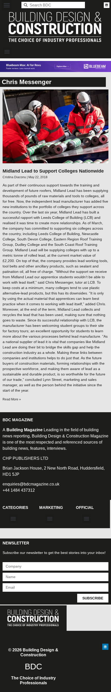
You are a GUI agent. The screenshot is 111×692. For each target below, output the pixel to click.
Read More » (12, 399)
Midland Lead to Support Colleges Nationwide (53, 171)
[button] (7, 5)
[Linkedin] (106, 5)
